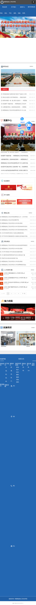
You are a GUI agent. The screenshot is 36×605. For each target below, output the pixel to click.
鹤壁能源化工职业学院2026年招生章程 (12, 223)
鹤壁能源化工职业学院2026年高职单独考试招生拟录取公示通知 (15, 226)
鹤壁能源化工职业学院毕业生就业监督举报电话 (14, 245)
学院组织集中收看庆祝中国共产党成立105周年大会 (15, 94)
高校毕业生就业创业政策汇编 (10, 258)
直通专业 (22, 132)
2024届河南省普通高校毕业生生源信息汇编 (13, 255)
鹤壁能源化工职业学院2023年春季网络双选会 (14, 264)
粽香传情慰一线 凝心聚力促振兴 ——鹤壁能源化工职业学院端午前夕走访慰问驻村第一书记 (15, 100)
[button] (33, 2)
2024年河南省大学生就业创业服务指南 (12, 251)
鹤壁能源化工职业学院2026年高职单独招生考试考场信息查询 (15, 229)
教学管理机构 (31, 7)
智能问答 (22, 119)
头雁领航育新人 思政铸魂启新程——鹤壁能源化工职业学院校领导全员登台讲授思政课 (15, 107)
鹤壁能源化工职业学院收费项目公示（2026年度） (15, 216)
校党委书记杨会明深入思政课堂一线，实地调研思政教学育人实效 (15, 166)
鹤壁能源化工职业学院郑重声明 (10, 220)
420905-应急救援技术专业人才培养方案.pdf (15, 277)
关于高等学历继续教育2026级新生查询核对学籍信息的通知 (15, 236)
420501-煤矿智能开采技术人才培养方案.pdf (15, 287)
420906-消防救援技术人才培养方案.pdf (14, 273)
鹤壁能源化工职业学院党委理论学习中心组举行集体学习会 (15, 110)
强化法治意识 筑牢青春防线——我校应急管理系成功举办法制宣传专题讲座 (15, 97)
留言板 (20, 126)
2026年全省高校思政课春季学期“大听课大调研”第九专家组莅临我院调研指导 (15, 170)
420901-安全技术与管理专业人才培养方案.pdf (16, 282)
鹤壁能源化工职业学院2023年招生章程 (12, 261)
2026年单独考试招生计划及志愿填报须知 (13, 233)
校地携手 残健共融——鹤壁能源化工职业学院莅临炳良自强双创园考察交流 (15, 103)
